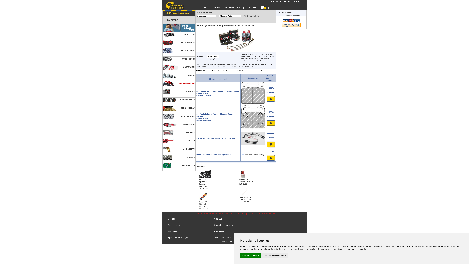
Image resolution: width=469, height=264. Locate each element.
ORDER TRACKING (233, 8)
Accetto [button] (245, 255)
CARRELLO (251, 8)
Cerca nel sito (252, 16)
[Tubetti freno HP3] (253, 145)
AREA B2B (296, 1)
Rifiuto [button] (256, 255)
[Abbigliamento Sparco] (179, 28)
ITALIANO (275, 1)
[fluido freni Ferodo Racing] (253, 155)
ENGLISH (286, 1)
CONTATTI (216, 8)
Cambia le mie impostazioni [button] (274, 255)
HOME (204, 8)
